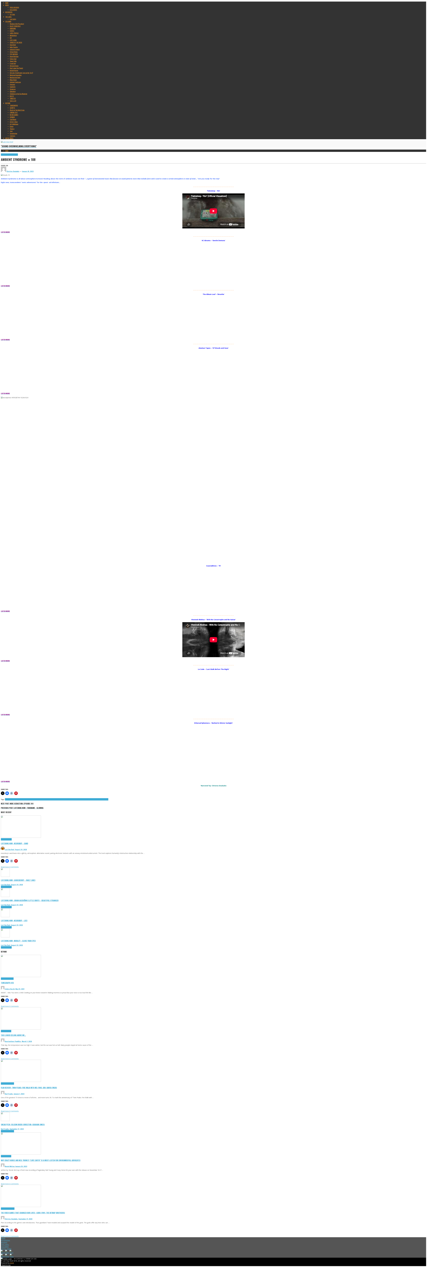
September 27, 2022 (17, 1129)
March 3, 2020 (27, 1041)
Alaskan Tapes (16, 799)
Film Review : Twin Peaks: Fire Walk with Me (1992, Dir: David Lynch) (29, 1087)
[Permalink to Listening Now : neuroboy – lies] (5, 916)
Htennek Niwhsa (68, 799)
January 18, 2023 (28, 171)
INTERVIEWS (5, 1240)
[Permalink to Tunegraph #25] (21, 976)
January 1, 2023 (19, 1094)
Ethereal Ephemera (58, 799)
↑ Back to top (6, 1265)
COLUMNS (5, 1247)
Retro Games (10, 1208)
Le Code (82, 799)
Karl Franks (9, 1094)
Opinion (9, 1156)
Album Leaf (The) (25, 799)
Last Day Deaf (9, 849)
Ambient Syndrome (6, 154)
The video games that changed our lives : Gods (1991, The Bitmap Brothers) (33, 1212)
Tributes (9, 839)
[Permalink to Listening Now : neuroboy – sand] (21, 837)
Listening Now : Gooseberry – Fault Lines (18, 880)
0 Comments (14, 867)
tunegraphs (10, 978)
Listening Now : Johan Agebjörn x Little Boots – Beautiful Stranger (29, 900)
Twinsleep (105, 799)
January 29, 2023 (21, 1166)
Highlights (15, 154)
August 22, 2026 (17, 945)
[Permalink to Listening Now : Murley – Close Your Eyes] (5, 937)
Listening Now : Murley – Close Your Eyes (18, 940)
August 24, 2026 (21, 849)
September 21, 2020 (25, 1219)
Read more (5, 867)
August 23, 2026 (17, 925)
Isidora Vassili (10, 989)
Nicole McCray (9, 1166)
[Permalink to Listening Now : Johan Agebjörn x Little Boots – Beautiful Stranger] (5, 896)
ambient (32, 799)
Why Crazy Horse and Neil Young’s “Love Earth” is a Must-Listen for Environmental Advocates (40, 1160)
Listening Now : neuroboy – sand (14, 843)
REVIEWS (4, 1242)
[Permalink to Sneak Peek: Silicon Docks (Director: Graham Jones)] (5, 1120)
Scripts (9, 1031)
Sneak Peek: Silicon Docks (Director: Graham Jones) (23, 1124)
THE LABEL (5, 1245)
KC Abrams (76, 799)
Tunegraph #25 (7, 982)
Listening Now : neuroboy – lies (14, 920)
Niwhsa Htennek (89, 799)
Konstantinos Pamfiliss (13, 1041)
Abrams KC (8, 799)
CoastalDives (49, 799)
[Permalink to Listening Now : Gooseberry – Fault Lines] (5, 876)
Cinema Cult (4, 1083)
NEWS (3, 1238)
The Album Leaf (98, 799)
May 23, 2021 (19, 989)
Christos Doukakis (11, 1219)
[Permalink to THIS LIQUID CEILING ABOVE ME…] (21, 1029)
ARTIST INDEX (6, 1249)
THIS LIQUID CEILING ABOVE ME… (13, 1035)
